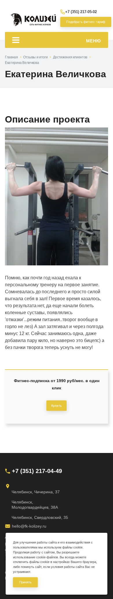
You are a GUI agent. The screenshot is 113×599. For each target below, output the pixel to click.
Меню (93, 40)
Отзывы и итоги (35, 57)
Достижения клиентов (70, 57)
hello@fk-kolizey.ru (29, 526)
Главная (11, 57)
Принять (25, 582)
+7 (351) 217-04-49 (37, 471)
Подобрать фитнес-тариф (84, 22)
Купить (56, 405)
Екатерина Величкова (22, 63)
